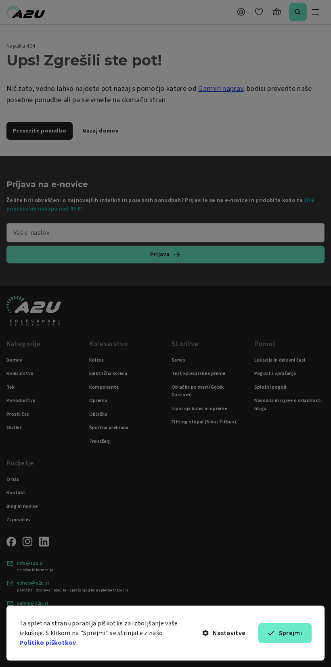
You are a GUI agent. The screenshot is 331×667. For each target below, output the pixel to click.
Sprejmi (290, 633)
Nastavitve (229, 633)
